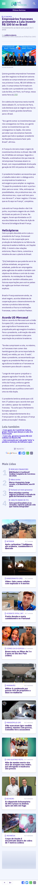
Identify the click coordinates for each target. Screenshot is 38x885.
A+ (10, 883)
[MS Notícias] (19, 4)
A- (4, 882)
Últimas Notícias (19, 10)
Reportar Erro (20, 448)
